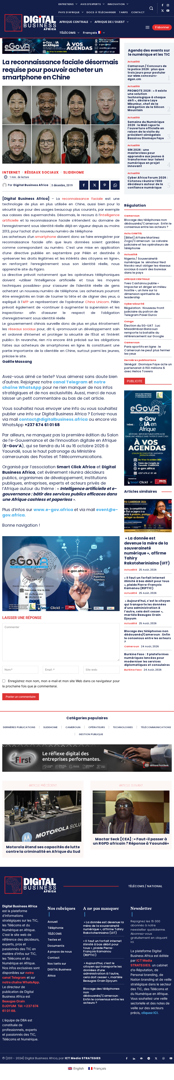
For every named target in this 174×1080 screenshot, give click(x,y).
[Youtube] (168, 11)
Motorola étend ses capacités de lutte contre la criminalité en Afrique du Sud (43, 849)
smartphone (45, 236)
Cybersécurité (134, 304)
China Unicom (97, 301)
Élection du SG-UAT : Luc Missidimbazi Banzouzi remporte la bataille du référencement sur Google (144, 330)
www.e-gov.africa (53, 509)
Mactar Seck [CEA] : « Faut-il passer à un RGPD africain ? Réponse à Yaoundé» (131, 841)
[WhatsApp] (115, 185)
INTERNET (11, 172)
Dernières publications (140, 360)
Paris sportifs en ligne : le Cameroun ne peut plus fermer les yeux (147, 350)
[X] (162, 11)
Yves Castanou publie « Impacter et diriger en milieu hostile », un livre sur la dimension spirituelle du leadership (145, 290)
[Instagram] (168, 5)
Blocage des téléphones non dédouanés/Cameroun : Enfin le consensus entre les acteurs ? (148, 223)
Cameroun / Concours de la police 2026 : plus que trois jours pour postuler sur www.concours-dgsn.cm (147, 72)
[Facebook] (162, 5)
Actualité (134, 62)
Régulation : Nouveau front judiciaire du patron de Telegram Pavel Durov (144, 311)
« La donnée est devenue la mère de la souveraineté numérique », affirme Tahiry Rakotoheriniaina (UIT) (147, 550)
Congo (129, 321)
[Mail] (141, 1059)
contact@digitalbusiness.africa (53, 419)
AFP (26, 301)
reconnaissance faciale (82, 198)
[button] (151, 8)
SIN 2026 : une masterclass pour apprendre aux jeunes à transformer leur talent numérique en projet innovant (146, 158)
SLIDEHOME (73, 172)
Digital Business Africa (30, 185)
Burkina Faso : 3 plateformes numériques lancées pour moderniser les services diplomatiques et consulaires (147, 659)
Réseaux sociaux (41, 172)
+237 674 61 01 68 (42, 425)
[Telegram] (149, 1059)
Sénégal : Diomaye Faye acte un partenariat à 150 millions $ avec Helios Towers (148, 367)
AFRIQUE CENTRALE (137, 279)
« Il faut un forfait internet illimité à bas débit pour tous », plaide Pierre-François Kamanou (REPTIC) (146, 583)
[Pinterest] (104, 185)
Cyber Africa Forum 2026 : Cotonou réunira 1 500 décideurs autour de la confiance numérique (148, 182)
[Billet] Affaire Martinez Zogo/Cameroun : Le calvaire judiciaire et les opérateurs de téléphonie (146, 242)
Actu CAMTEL (133, 233)
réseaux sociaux (22, 329)
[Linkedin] (134, 1059)
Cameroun (132, 216)
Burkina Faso (133, 669)
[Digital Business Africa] (5, 185)
